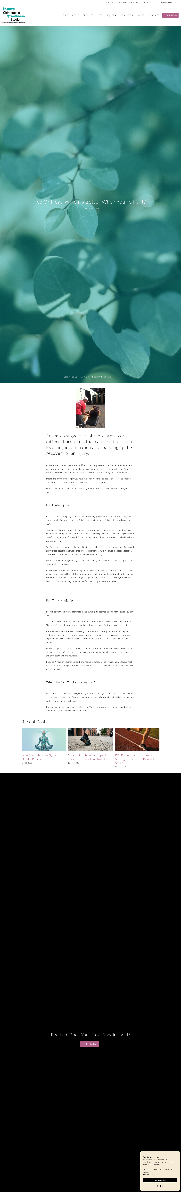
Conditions (127, 15)
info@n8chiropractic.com (169, 2)
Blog (141, 15)
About (75, 15)
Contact (153, 15)
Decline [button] (160, 1186)
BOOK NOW (89, 1043)
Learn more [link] (148, 1174)
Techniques (106, 15)
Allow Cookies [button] (160, 1180)
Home (64, 15)
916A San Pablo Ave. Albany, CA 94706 (122, 2)
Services (88, 15)
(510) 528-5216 (148, 2)
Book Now (170, 15)
